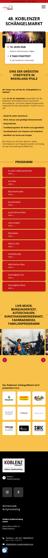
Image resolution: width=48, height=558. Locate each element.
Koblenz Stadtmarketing (13, 477)
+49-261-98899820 (32, 1)
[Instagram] (7, 492)
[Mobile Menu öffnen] (43, 7)
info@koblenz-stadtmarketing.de (19, 544)
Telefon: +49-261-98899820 (19, 538)
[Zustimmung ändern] (5, 550)
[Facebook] (18, 492)
